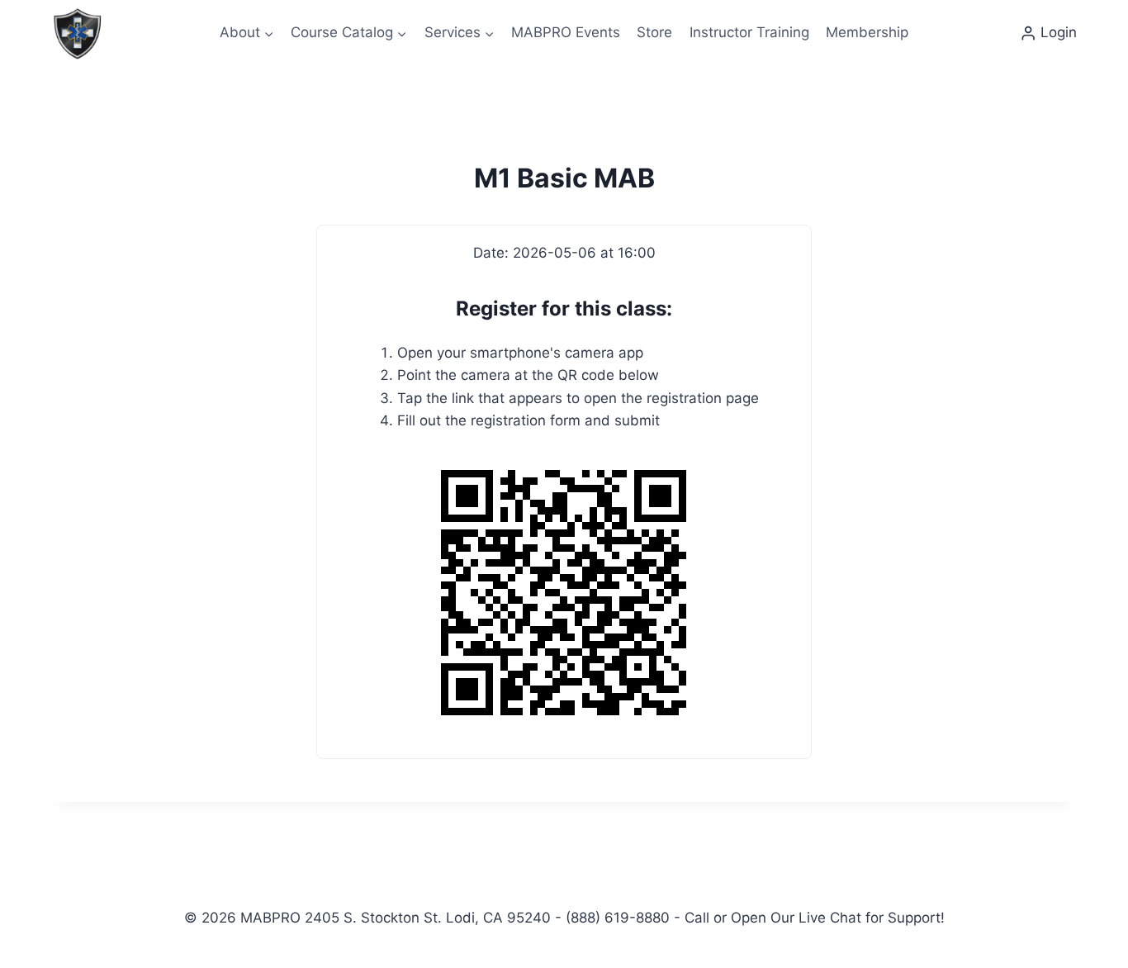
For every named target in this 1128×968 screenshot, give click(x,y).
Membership (867, 32)
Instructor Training (749, 32)
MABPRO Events (565, 32)
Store (654, 32)
